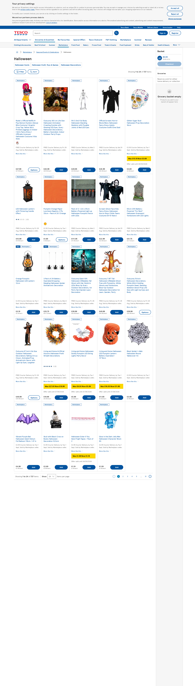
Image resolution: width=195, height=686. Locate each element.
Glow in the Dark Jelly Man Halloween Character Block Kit (110, 438)
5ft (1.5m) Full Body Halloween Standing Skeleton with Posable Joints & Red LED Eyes (80, 124)
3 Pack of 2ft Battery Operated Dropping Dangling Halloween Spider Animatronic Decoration (54, 282)
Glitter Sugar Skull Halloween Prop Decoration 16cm (138, 122)
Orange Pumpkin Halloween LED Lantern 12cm (25, 280)
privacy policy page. (28, 9)
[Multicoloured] (17, 143)
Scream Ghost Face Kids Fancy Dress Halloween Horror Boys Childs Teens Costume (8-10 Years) (109, 212)
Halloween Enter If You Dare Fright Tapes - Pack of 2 (82, 438)
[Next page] (150, 476)
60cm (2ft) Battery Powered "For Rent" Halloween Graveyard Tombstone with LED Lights (138, 212)
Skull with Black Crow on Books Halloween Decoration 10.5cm (53, 438)
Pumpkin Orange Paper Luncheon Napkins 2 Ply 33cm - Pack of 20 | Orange (55, 211)
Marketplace (27, 52)
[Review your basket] (159, 58)
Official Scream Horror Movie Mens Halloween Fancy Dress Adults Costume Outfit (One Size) (109, 124)
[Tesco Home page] (21, 33)
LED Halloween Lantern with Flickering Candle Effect (25, 211)
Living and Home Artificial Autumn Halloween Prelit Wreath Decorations (54, 353)
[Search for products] (116, 33)
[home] (17, 52)
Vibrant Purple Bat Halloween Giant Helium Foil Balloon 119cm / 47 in (26, 438)
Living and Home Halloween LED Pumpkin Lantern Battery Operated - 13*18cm (110, 354)
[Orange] (45, 224)
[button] (124, 27)
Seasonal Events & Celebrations (47, 52)
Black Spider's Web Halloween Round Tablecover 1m (134, 353)
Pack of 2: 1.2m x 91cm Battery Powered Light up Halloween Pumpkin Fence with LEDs (82, 212)
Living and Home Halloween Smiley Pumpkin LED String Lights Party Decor (82, 353)
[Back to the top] (98, 485)
